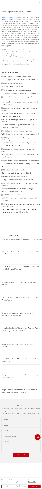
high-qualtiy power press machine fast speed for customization (19, 103)
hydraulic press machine (9, 17)
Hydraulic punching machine (11, 239)
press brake (18, 62)
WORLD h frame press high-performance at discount (19, 199)
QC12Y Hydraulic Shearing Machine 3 (16, 173)
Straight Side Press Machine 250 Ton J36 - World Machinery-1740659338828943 (21, 329)
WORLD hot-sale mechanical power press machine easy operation (18, 115)
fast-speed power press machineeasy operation (20, 93)
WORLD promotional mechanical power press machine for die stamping (19, 144)
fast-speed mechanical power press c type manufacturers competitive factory (18, 211)
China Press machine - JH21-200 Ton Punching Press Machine (20, 299)
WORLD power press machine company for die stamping (20, 165)
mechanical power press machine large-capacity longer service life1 (17, 190)
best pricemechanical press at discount (17, 180)
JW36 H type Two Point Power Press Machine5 (19, 80)
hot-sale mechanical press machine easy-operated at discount (18, 126)
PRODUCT (26, 239)
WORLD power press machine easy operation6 (20, 134)
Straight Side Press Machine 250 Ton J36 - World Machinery (21, 360)
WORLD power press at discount (14, 86)
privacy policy (32, 482)
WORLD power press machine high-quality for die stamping (19, 156)
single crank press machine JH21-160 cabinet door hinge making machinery (19, 391)
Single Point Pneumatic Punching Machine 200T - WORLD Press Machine (21, 268)
